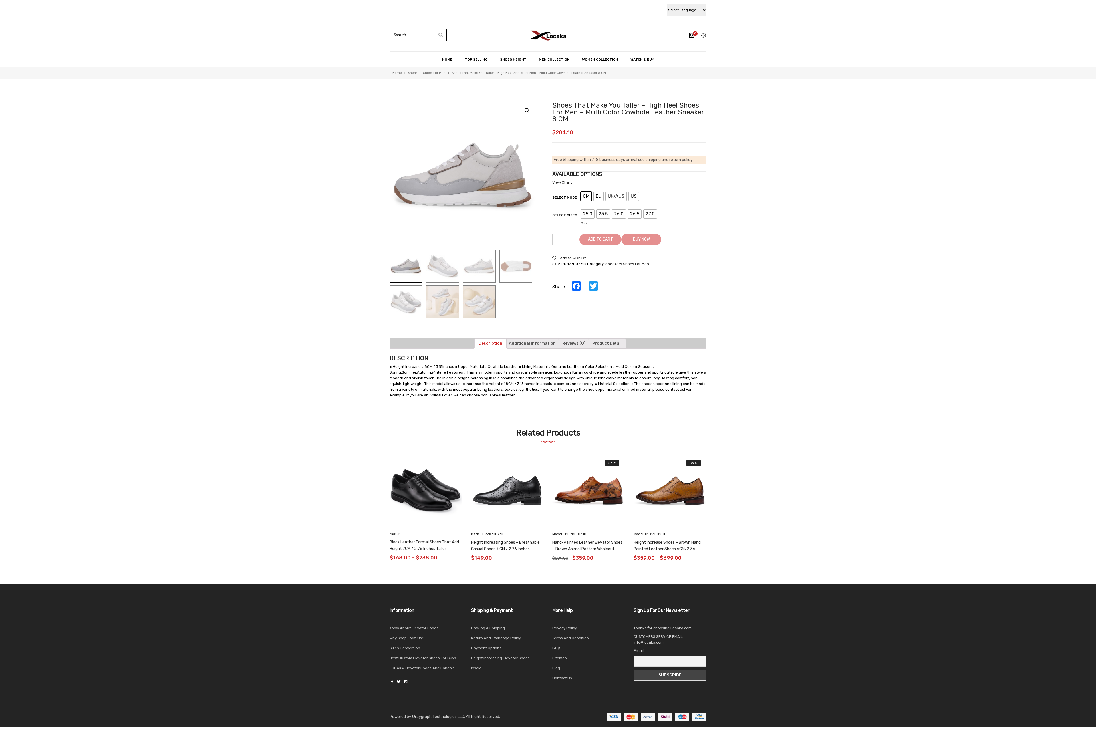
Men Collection (554, 59)
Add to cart (600, 239)
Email (639, 650)
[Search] (440, 35)
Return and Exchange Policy (496, 638)
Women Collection (600, 59)
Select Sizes (564, 215)
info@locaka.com (649, 642)
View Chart (562, 182)
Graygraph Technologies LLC (438, 716)
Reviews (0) (574, 343)
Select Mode (564, 197)
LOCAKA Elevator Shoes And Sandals (422, 668)
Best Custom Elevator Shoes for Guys (423, 658)
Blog (556, 668)
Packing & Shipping (488, 628)
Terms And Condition (570, 638)
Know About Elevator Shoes (414, 628)
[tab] (490, 343)
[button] (717, 495)
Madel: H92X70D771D (488, 534)
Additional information (532, 343)
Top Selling (476, 59)
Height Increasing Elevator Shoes (500, 658)
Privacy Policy (564, 628)
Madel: (395, 534)
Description (490, 343)
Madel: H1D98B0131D (569, 534)
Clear (585, 223)
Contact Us (562, 678)
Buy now (641, 239)
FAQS (556, 648)
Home (447, 59)
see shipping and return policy (665, 159)
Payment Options (486, 648)
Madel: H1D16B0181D (650, 534)
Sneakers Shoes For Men (427, 73)
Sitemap (559, 658)
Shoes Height (513, 59)
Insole (476, 668)
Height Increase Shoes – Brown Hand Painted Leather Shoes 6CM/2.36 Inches (667, 549)
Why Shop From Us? (407, 638)
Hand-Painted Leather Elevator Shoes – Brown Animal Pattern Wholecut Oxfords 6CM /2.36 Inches (587, 549)
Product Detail (607, 343)
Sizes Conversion (405, 648)
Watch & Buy (642, 59)
